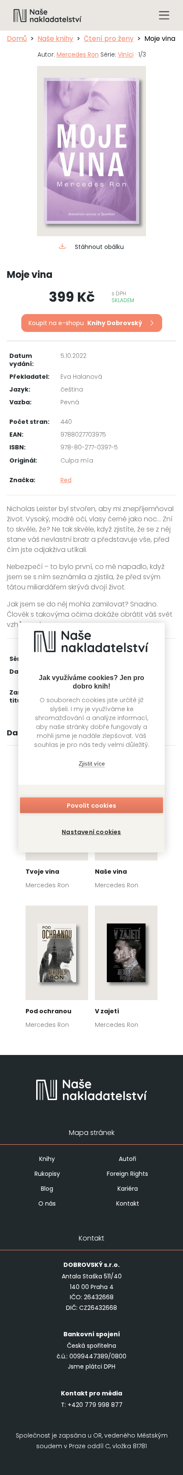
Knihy (47, 1159)
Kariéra (127, 1188)
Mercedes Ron (78, 54)
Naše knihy (55, 38)
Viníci (126, 54)
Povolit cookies (91, 805)
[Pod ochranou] (57, 970)
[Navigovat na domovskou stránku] (48, 15)
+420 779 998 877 (95, 1405)
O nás (47, 1203)
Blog (47, 1188)
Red (65, 480)
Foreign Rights (127, 1173)
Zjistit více (92, 763)
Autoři (127, 1159)
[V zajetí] (126, 970)
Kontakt (127, 1203)
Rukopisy (47, 1173)
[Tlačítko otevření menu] (164, 15)
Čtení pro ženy (109, 38)
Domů (17, 38)
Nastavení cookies (91, 831)
